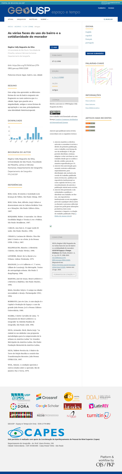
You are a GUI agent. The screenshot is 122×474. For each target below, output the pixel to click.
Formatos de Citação (63, 274)
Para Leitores (90, 101)
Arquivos (21, 19)
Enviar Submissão (95, 53)
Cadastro (102, 8)
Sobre (44, 19)
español (89, 35)
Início (10, 26)
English (88, 32)
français (89, 39)
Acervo (18, 26)
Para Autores (90, 104)
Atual (10, 19)
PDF (55, 47)
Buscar (109, 19)
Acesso (111, 8)
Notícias (33, 19)
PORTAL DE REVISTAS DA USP (13, 3)
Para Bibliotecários (92, 108)
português (90, 43)
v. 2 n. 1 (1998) (28, 26)
